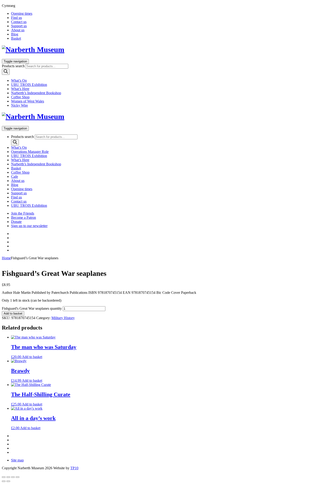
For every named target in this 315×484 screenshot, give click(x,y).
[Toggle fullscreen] (8, 477)
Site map (17, 460)
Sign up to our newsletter (29, 226)
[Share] (13, 477)
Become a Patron (23, 217)
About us (17, 30)
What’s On (19, 80)
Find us (16, 18)
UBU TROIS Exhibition (29, 85)
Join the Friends (22, 213)
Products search (13, 66)
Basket (16, 38)
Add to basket (13, 313)
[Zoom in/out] (4, 477)
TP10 (74, 468)
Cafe (14, 176)
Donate (16, 222)
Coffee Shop (20, 97)
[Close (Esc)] (17, 477)
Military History (63, 318)
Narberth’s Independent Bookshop (36, 93)
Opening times (21, 13)
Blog (14, 34)
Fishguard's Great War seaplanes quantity (32, 308)
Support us (19, 26)
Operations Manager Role (30, 152)
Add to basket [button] (32, 357)
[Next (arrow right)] (8, 481)
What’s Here (20, 89)
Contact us (19, 22)
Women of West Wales (27, 101)
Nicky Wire (19, 105)
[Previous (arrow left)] (4, 481)
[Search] (6, 72)
